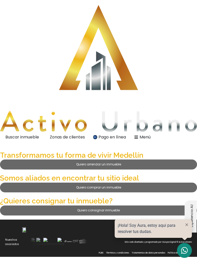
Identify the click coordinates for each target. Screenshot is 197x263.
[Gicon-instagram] (95, 242)
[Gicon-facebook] (102, 242)
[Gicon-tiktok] (109, 242)
